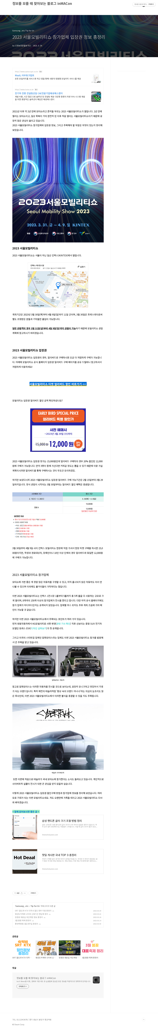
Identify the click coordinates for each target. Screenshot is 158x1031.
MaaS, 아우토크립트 (24, 75)
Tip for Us (35, 906)
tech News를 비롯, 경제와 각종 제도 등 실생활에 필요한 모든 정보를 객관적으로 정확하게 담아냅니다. (54, 981)
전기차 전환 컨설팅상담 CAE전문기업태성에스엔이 (39, 93)
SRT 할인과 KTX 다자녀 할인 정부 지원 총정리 (33, 910)
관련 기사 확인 (63, 623)
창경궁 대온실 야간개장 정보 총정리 (29, 917)
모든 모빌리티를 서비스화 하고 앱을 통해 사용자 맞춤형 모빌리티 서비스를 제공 (48, 78)
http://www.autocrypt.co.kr (26, 72)
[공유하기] (21, 893)
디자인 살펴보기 (38, 628)
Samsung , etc (21, 906)
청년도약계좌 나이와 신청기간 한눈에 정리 (31, 914)
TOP (144, 1020)
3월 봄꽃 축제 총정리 (23, 920)
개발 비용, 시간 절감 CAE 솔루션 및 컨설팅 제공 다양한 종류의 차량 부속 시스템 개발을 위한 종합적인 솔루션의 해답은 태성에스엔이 (50, 98)
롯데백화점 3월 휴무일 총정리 (26, 923)
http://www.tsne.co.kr (24, 89)
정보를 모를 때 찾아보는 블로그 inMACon (42, 3)
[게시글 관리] (24, 893)
